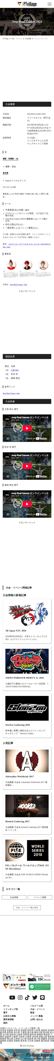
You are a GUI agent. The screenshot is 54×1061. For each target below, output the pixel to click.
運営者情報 (8, 1019)
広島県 (17, 1039)
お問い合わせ (36, 1019)
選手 (5, 1012)
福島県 (44, 1030)
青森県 (10, 1030)
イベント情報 (40, 897)
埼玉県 (17, 1032)
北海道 (3, 1030)
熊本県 (23, 1041)
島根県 (3, 1039)
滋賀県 (8, 1037)
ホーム (6, 1006)
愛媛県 (44, 1039)
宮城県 (23, 1030)
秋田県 (30, 1030)
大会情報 (14, 897)
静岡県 (40, 1034)
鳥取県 (51, 1037)
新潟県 (46, 1032)
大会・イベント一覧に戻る (27, 908)
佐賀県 (10, 1041)
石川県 (6, 1034)
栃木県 (3, 1032)
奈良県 (35, 1037)
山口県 (23, 1039)
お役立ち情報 (9, 1016)
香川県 (37, 1039)
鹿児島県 (45, 1041)
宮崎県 (37, 1041)
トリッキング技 (10, 1009)
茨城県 (51, 1030)
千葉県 (23, 1032)
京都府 (15, 1037)
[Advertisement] (27, 70)
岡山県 (10, 1039)
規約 (5, 1023)
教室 (32, 1012)
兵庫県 (28, 1037)
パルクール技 (36, 1006)
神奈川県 (38, 1032)
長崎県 (17, 1041)
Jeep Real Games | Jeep (18, 285)
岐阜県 (33, 1034)
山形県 (37, 1030)
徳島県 (30, 1039)
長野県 (26, 1034)
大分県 (30, 1041)
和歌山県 (43, 1037)
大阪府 (21, 1037)
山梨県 (19, 1034)
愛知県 (47, 1034)
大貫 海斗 (15, 370)
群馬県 (10, 1032)
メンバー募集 (36, 1016)
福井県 (12, 1034)
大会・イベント (37, 1009)
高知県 (51, 1039)
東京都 (30, 1032)
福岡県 (3, 1041)
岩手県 (17, 1030)
